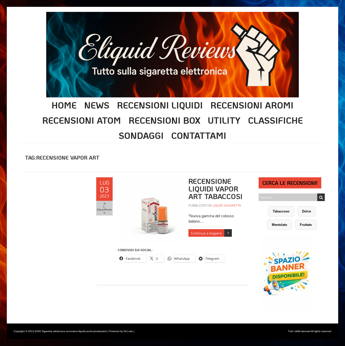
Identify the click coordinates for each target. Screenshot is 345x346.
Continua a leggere (206, 232)
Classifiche (275, 120)
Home (64, 105)
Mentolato (279, 225)
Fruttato (306, 225)
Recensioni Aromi (251, 105)
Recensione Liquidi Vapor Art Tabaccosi (215, 189)
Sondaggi (141, 135)
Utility (224, 120)
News (96, 105)
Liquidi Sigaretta (226, 205)
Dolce (306, 211)
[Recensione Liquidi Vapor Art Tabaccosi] (150, 180)
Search (321, 197)
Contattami (198, 135)
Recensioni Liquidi (160, 105)
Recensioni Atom (81, 120)
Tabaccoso (281, 211)
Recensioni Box (164, 120)
